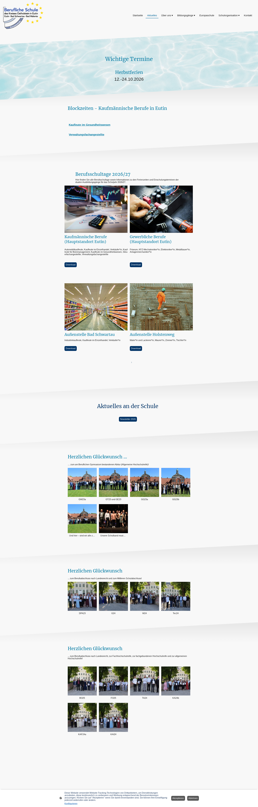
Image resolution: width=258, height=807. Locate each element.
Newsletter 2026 (128, 419)
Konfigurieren (70, 803)
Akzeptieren (178, 798)
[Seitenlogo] (23, 15)
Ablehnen (193, 798)
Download (71, 265)
